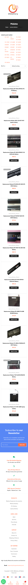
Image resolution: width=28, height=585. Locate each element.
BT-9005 (18, 52)
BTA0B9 (7, 44)
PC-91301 (7, 42)
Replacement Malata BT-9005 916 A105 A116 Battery (14, 248)
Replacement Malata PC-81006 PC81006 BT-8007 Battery (14, 344)
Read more (14, 97)
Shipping (14, 460)
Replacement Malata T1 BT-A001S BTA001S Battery (14, 376)
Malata (17, 86)
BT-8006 (18, 57)
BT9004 (12, 54)
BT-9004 (7, 54)
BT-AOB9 (18, 42)
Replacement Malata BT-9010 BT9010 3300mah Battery (13, 280)
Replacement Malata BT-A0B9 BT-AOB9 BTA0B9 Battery (14, 312)
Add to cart (14, 160)
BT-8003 (7, 57)
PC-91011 (18, 37)
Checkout (14, 488)
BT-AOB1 (18, 44)
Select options (14, 128)
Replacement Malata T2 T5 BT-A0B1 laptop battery (14, 407)
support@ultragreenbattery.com (16, 565)
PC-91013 (18, 39)
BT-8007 (18, 54)
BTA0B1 (7, 47)
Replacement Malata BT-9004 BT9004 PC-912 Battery (14, 89)
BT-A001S (18, 47)
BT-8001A (7, 62)
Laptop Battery (14, 27)
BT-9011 (7, 37)
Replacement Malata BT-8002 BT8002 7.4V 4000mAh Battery (14, 153)
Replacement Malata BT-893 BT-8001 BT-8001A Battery (14, 216)
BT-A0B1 (12, 44)
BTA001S (12, 49)
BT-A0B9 (12, 42)
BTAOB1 (12, 47)
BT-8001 (18, 60)
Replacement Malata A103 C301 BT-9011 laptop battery (14, 121)
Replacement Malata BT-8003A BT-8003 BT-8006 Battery (14, 185)
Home (6, 27)
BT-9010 (18, 49)
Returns (14, 470)
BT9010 (12, 52)
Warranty (14, 479)
